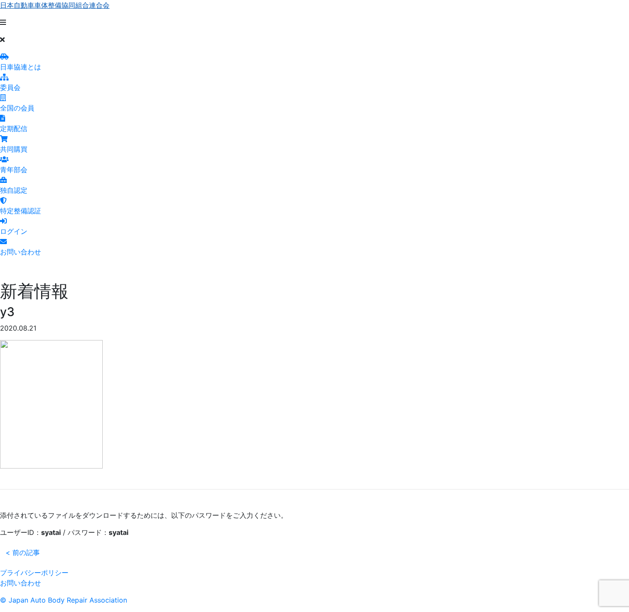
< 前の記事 (23, 552)
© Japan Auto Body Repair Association (63, 600)
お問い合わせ (20, 583)
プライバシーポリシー (34, 572)
